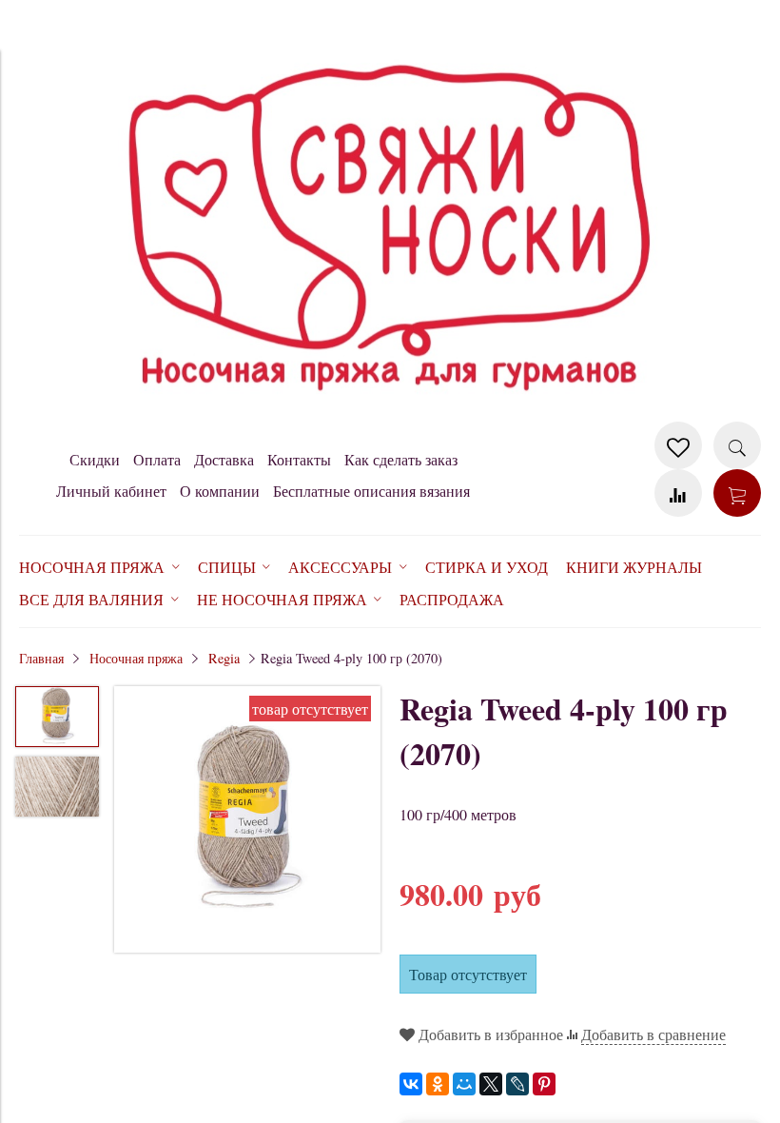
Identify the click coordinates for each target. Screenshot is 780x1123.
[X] (490, 1084)
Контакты (299, 459)
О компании (220, 491)
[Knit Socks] (390, 412)
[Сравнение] (678, 493)
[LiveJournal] (517, 1084)
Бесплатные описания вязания (371, 491)
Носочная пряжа (136, 658)
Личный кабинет (111, 491)
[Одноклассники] (437, 1084)
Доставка (224, 459)
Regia (224, 658)
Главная (41, 658)
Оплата (157, 459)
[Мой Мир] (464, 1084)
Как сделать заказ (401, 459)
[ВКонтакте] (411, 1084)
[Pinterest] (544, 1084)
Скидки (94, 459)
